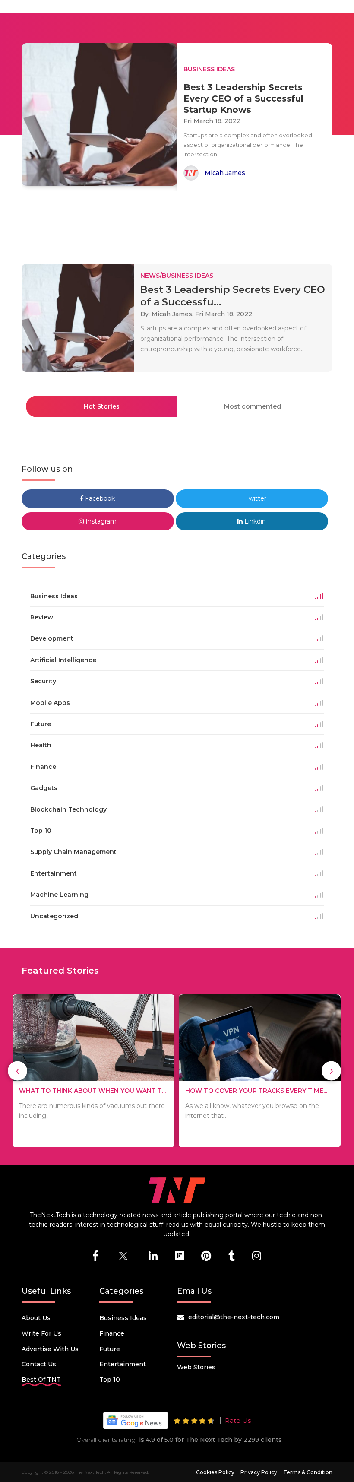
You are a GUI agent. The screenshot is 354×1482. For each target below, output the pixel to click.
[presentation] (17, 1070)
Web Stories (196, 1367)
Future (109, 1349)
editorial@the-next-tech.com (233, 1317)
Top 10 (109, 1380)
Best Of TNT (41, 1380)
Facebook (99, 498)
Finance (111, 1333)
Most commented (252, 406)
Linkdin (254, 521)
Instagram (100, 521)
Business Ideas (123, 1318)
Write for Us (41, 1333)
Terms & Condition (307, 1472)
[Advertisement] (179, 223)
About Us (36, 1318)
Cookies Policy (215, 1472)
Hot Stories (102, 406)
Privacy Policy (258, 1472)
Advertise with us (50, 1349)
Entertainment (122, 1364)
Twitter (254, 498)
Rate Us (238, 1420)
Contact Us (39, 1364)
